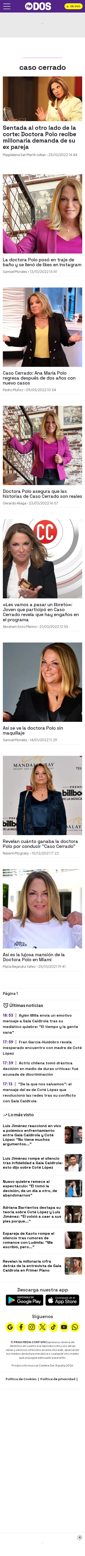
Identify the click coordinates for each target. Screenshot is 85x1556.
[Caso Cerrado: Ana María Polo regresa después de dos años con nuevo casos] (42, 326)
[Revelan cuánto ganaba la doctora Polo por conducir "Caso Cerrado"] (42, 794)
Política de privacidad (57, 1379)
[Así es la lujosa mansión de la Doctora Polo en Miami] (42, 908)
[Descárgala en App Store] (62, 1299)
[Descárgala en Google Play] (24, 1299)
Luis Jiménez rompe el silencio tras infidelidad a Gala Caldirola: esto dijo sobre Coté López (33, 1163)
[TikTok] (53, 1326)
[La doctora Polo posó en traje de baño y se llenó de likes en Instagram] (42, 213)
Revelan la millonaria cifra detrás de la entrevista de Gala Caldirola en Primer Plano (32, 1266)
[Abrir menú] (6, 6)
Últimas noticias (26, 1005)
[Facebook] (21, 1326)
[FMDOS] (38, 5)
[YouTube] (64, 1326)
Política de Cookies (21, 1379)
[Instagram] (31, 1326)
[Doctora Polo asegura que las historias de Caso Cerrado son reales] (42, 444)
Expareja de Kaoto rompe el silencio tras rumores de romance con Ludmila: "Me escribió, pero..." (28, 1240)
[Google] (10, 1326)
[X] (42, 1326)
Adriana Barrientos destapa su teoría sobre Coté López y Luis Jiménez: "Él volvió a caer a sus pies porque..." (32, 1214)
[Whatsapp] (74, 1326)
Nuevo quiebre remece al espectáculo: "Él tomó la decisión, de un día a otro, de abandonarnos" (30, 1188)
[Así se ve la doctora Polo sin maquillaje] (42, 681)
